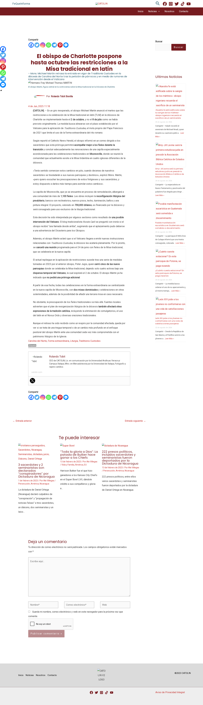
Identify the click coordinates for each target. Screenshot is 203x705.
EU (85, 465)
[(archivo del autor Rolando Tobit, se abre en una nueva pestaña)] (39, 96)
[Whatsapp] (48, 45)
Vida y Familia (68, 465)
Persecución (24, 484)
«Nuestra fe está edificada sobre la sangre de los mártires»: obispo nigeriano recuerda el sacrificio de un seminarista (170, 114)
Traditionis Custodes (89, 341)
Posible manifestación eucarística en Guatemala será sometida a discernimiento (169, 225)
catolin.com (36, 372)
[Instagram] (171, 4)
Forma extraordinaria (58, 341)
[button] (158, 4)
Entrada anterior (22, 420)
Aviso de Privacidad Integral (170, 692)
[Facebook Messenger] (66, 45)
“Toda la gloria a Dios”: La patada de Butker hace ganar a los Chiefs (79, 455)
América (35, 484)
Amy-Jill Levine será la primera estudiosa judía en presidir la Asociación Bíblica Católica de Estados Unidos (169, 172)
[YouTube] (111, 692)
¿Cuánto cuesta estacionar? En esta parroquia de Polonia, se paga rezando (169, 273)
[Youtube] (189, 4)
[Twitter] (177, 4)
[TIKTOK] (183, 4)
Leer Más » (159, 195)
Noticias (152, 11)
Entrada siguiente (135, 420)
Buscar (179, 47)
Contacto (183, 11)
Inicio (140, 11)
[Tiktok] (106, 692)
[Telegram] (54, 45)
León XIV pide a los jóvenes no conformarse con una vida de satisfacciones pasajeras (169, 321)
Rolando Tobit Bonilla (62, 96)
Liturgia (74, 341)
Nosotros (169, 11)
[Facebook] (165, 4)
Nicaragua (44, 484)
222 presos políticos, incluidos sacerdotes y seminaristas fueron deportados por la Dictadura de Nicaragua (120, 458)
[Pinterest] (60, 45)
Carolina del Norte (37, 341)
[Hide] (1, 90)
